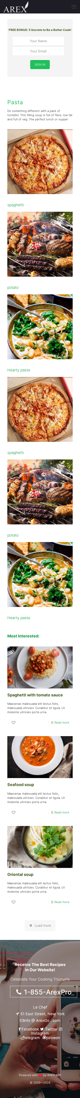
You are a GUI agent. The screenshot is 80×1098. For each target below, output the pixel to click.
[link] (40, 161)
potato (13, 287)
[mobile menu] (74, 6)
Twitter (51, 1029)
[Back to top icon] (40, 1071)
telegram (32, 1038)
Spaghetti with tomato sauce (35, 695)
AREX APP (54, 1075)
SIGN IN (40, 64)
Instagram (40, 1033)
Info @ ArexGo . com (42, 1020)
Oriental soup (20, 874)
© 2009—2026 (40, 1082)
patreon (53, 1038)
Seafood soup (20, 784)
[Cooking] (15, 6)
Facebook (30, 1029)
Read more (61, 722)
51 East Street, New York (42, 1014)
